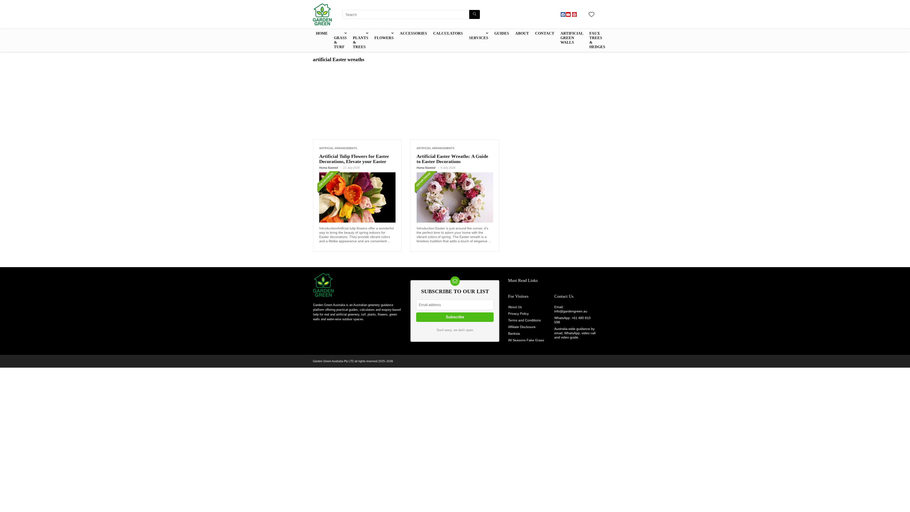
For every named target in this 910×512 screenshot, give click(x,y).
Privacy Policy (518, 313)
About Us (515, 307)
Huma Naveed (328, 167)
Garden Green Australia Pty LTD (333, 361)
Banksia (514, 333)
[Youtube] (568, 14)
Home (322, 33)
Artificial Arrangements (338, 148)
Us (570, 296)
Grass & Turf (340, 42)
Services (478, 38)
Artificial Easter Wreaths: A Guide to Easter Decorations (452, 159)
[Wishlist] (591, 15)
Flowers (384, 38)
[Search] (474, 14)
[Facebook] (563, 14)
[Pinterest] (574, 14)
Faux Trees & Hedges (597, 40)
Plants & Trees (360, 42)
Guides (501, 33)
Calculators (448, 33)
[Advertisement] (455, 98)
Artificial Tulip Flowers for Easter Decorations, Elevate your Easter (354, 159)
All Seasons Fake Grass (526, 340)
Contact (544, 33)
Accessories (413, 33)
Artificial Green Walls (571, 37)
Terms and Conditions (524, 320)
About (522, 33)
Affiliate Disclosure (522, 327)
